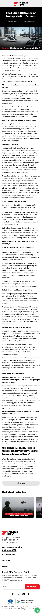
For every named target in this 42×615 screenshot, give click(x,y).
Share (22, 483)
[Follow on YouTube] (23, 594)
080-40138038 (9, 550)
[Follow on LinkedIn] (29, 594)
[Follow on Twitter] (12, 594)
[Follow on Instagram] (18, 594)
